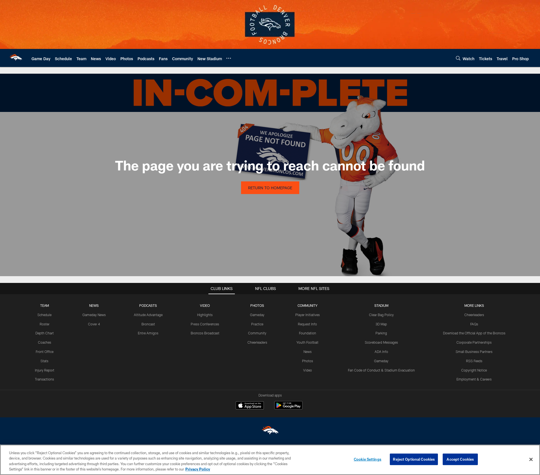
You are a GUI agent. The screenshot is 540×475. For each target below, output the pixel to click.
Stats (44, 361)
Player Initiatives (307, 315)
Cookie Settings (367, 459)
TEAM (44, 305)
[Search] (458, 58)
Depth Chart (44, 333)
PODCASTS (148, 305)
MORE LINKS (474, 305)
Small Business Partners (474, 352)
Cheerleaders (257, 342)
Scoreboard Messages (381, 342)
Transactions (44, 379)
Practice (257, 324)
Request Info (307, 324)
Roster (45, 324)
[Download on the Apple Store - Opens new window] (249, 406)
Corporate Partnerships (474, 342)
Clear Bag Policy (381, 315)
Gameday (257, 315)
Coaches (44, 342)
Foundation (307, 333)
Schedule (44, 315)
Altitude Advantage (148, 315)
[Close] (531, 459)
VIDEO (205, 305)
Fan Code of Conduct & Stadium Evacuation (381, 370)
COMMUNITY (308, 305)
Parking (381, 333)
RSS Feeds (474, 361)
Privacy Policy (197, 469)
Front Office (44, 352)
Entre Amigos (148, 333)
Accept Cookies (460, 459)
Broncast (148, 324)
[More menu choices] (228, 58)
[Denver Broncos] (270, 431)
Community (257, 333)
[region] (270, 460)
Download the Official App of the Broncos (474, 333)
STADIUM (381, 305)
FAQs (474, 324)
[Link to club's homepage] (15, 58)
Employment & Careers (474, 379)
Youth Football (307, 342)
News (307, 352)
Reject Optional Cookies (414, 459)
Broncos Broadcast (205, 333)
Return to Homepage (270, 187)
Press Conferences (205, 324)
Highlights (205, 315)
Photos (307, 361)
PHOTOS (257, 305)
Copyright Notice (474, 370)
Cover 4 (94, 324)
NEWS (94, 305)
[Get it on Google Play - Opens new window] (288, 408)
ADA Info (381, 352)
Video (307, 370)
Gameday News (94, 315)
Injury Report (44, 370)
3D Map (381, 324)
